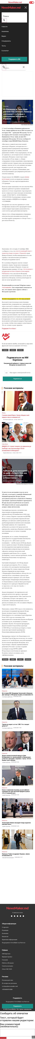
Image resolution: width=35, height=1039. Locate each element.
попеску (20, 350)
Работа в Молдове (8, 963)
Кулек (20, 659)
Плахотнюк (27, 659)
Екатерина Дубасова (8, 419)
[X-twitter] (14, 916)
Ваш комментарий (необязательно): (10, 1025)
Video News (5, 444)
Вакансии (5, 936)
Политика (5, 106)
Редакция (5, 930)
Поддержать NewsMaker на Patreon (13, 942)
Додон (12, 659)
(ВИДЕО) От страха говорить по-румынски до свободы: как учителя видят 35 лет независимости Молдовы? (16, 448)
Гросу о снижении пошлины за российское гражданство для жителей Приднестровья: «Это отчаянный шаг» (16, 791)
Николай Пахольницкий (8, 857)
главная (5, 350)
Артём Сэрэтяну (6, 762)
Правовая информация (9, 939)
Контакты (5, 933)
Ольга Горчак (6, 122)
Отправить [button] (3, 1038)
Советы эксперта (7, 966)
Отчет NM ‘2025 (7, 969)
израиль (13, 350)
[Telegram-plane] (23, 916)
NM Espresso (6, 953)
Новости (5, 467)
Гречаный (5, 659)
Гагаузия (5, 960)
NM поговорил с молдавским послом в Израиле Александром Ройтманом (17, 271)
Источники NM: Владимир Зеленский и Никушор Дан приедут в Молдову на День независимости (17, 694)
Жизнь (4, 413)
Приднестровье (7, 957)
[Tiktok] (20, 916)
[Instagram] (17, 916)
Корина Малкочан (7, 452)
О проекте (5, 927)
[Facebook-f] (11, 916)
